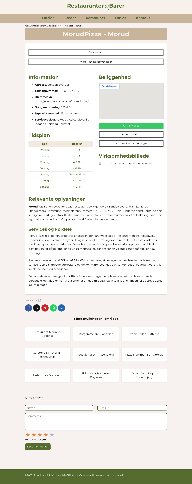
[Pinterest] (45, 308)
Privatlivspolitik (42, 475)
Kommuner (95, 18)
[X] (36, 308)
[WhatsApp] (53, 308)
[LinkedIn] (61, 308)
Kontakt (143, 18)
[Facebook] (28, 308)
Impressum (99, 475)
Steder (70, 18)
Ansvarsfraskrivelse (82, 475)
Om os (120, 18)
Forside (48, 18)
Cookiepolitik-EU (61, 475)
